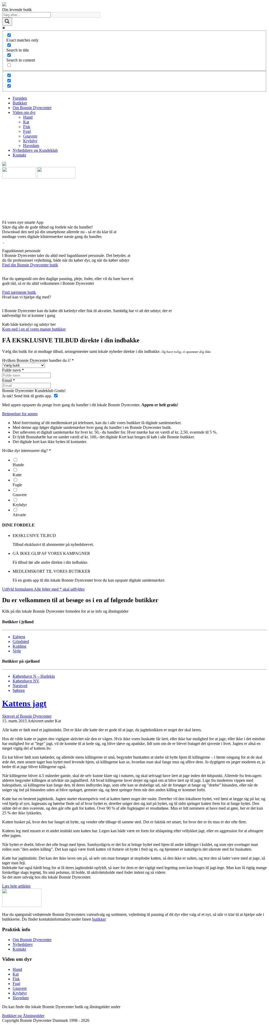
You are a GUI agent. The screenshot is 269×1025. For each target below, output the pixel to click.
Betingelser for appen (20, 414)
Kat (26, 122)
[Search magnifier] (7, 22)
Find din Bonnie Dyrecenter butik (30, 265)
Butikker (20, 103)
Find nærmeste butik (19, 292)
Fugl (27, 131)
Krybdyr (30, 141)
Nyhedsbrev (23, 944)
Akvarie (19, 514)
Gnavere (30, 136)
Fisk (26, 126)
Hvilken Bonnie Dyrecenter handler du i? (38, 360)
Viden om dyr (24, 112)
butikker (99, 919)
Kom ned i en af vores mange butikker (34, 329)
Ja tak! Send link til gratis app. (27, 396)
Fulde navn (13, 370)
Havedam (31, 145)
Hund (28, 117)
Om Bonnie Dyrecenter (32, 107)
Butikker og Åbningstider (23, 1015)
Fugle (17, 485)
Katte (17, 475)
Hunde (18, 465)
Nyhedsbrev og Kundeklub (35, 150)
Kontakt (19, 155)
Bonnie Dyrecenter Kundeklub (34, 390)
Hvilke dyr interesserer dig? (26, 450)
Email (8, 380)
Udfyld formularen (43, 589)
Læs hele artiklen (16, 886)
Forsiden (20, 98)
